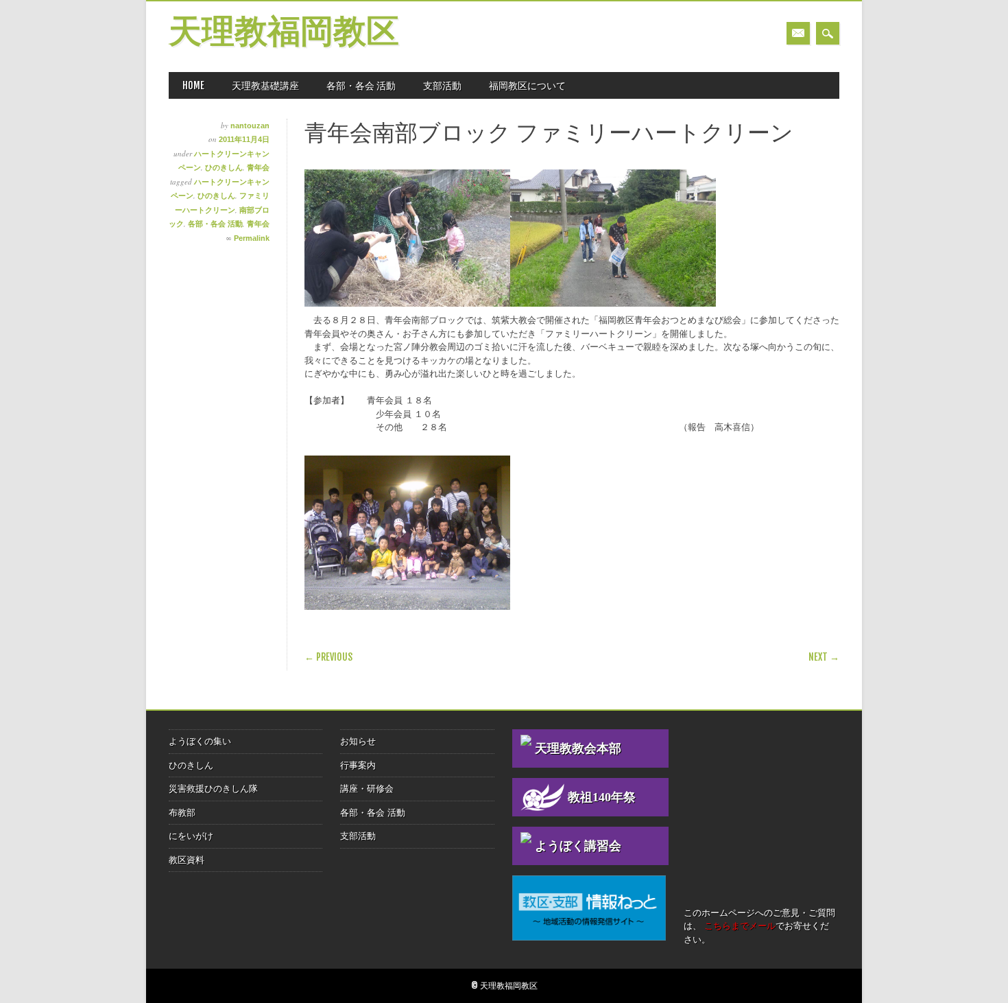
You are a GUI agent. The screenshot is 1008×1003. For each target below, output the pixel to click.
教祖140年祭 (602, 797)
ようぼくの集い (200, 741)
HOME (193, 85)
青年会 (258, 167)
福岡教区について (527, 85)
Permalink (251, 238)
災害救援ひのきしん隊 (213, 788)
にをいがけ (191, 836)
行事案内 (358, 765)
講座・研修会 (367, 788)
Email (798, 33)
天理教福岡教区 (284, 33)
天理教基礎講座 (265, 85)
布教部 (182, 812)
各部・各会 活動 (361, 85)
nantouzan (249, 125)
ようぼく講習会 (578, 846)
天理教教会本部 (578, 748)
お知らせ (358, 741)
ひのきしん (224, 167)
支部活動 (442, 85)
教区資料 (186, 860)
